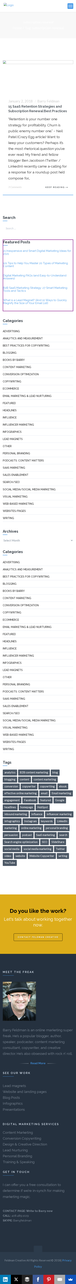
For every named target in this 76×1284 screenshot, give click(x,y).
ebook (63, 786)
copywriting (47, 786)
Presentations (14, 1109)
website (20, 855)
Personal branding (16, 453)
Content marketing (17, 367)
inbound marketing (15, 814)
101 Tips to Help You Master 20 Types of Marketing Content (35, 265)
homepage (26, 807)
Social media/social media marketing (29, 489)
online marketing (31, 828)
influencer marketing (59, 814)
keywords (47, 821)
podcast (27, 835)
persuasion (11, 835)
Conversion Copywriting (22, 1138)
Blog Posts (11, 1097)
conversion (11, 786)
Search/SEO (11, 482)
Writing (8, 518)
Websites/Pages (14, 510)
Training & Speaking (18, 1162)
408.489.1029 (20, 1215)
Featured (9, 403)
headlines (10, 807)
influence (36, 814)
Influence (10, 417)
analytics (9, 772)
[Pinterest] (48, 1279)
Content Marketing (18, 1132)
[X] (16, 1279)
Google (59, 800)
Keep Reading (55, 187)
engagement (12, 800)
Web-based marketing (18, 503)
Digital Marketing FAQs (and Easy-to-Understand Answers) (34, 277)
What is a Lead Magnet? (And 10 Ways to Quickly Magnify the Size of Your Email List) (35, 302)
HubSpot (42, 807)
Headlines (10, 410)
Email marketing (61, 793)
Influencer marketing (18, 424)
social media (11, 848)
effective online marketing (20, 793)
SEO (44, 841)
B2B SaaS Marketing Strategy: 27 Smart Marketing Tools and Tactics (35, 289)
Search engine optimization (21, 841)
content (24, 779)
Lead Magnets (13, 439)
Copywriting (12, 381)
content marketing (45, 779)
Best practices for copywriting (26, 345)
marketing (10, 828)
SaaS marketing (14, 467)
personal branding (57, 828)
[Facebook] (38, 1279)
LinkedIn (62, 821)
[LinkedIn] (5, 1279)
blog (55, 772)
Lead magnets (14, 1086)
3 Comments (15, 187)
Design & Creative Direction (25, 1144)
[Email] (59, 1279)
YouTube (9, 862)
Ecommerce (11, 388)
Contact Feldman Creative (38, 937)
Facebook (30, 800)
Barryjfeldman (22, 1220)
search (63, 835)
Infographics (12, 431)
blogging (9, 779)
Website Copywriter (41, 855)
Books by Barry (14, 359)
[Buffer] (27, 1279)
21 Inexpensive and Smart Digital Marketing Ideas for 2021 (37, 252)
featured (45, 800)
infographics (12, 821)
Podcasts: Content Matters (23, 460)
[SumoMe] (70, 1279)
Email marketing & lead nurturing (27, 396)
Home (17, 28)
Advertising (11, 331)
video (7, 855)
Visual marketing (15, 496)
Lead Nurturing (15, 1150)
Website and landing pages (25, 1092)
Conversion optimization (21, 374)
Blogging (9, 352)
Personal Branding (17, 1156)
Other (7, 446)
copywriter (29, 786)
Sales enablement (15, 474)
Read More (38, 1063)
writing (62, 855)
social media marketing (37, 848)
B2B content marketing (34, 772)
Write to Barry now (39, 1211)
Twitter (60, 848)
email (44, 793)
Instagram (30, 821)
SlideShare (57, 841)
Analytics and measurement (23, 338)
